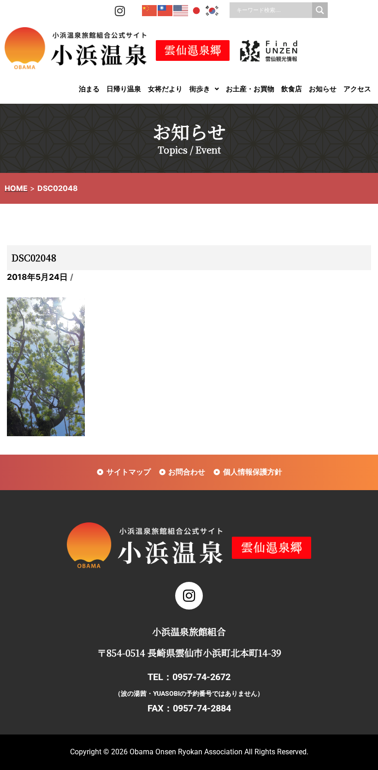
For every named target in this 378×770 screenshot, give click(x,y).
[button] (204, 88)
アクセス (357, 89)
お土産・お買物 (250, 89)
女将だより (165, 89)
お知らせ (323, 89)
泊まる (89, 89)
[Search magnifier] (320, 10)
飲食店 (291, 89)
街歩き (199, 89)
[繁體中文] (165, 10)
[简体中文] (150, 10)
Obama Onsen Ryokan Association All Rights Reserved (218, 751)
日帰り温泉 (123, 89)
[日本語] (197, 10)
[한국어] (212, 10)
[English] (181, 10)
